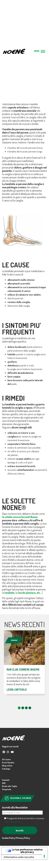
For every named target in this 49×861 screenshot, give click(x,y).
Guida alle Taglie (9, 786)
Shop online (7, 765)
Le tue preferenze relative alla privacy (27, 850)
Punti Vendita (8, 762)
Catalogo (6, 768)
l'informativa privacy (13, 821)
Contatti (6, 780)
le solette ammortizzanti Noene (20, 517)
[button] (19, 708)
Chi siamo (6, 759)
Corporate (6, 789)
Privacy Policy (23, 838)
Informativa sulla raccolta (19, 857)
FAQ (3, 783)
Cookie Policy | (9, 838)
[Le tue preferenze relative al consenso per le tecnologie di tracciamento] (44, 856)
